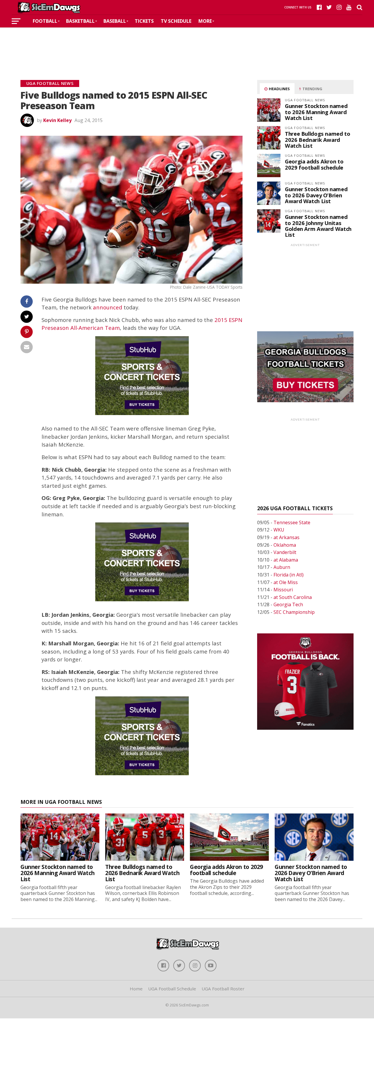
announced (107, 307)
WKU (278, 530)
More (205, 21)
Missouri (283, 589)
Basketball (80, 21)
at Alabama (285, 560)
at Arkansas (286, 537)
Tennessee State (291, 522)
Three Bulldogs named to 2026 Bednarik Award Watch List (317, 139)
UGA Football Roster (223, 989)
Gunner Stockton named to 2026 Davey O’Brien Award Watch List (316, 194)
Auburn (281, 567)
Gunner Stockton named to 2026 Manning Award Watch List (316, 111)
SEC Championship (294, 612)
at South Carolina (292, 597)
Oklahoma (284, 545)
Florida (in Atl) (288, 575)
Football (45, 21)
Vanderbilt (284, 552)
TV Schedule (176, 21)
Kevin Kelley (57, 120)
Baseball (114, 21)
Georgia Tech (288, 604)
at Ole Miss (285, 582)
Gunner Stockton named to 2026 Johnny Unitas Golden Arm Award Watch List (318, 225)
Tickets (144, 21)
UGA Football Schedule (172, 989)
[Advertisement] (187, 45)
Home (136, 989)
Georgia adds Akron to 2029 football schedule (314, 164)
